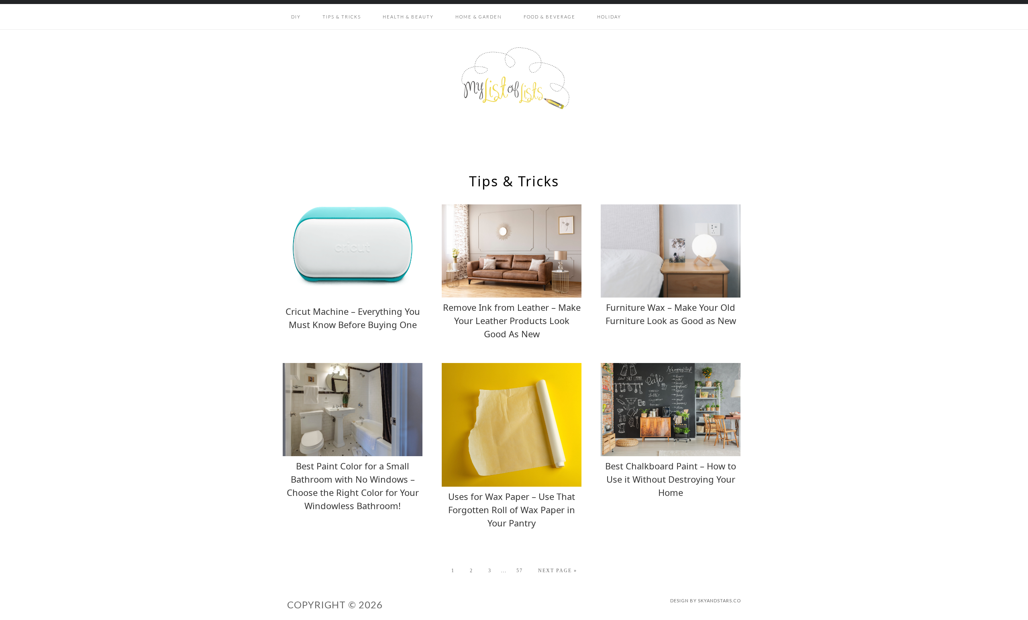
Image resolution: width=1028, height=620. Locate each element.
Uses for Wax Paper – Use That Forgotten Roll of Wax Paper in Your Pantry (511, 509)
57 (519, 570)
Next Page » (557, 570)
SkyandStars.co (719, 600)
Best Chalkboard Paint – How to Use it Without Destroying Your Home (670, 479)
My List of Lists (514, 78)
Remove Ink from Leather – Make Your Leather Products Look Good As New (512, 320)
